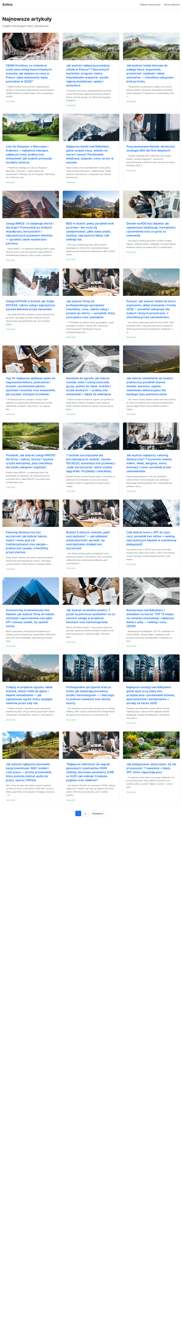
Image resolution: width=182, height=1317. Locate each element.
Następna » (98, 813)
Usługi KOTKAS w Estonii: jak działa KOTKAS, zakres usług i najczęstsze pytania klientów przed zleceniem (30, 305)
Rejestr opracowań (150, 4)
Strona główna (172, 4)
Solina (7, 4)
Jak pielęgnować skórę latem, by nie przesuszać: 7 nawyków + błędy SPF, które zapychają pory (151, 768)
